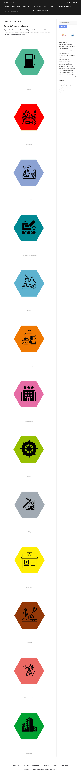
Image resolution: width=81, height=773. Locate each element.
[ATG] (63, 35)
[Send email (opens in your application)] (76, 2)
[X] (61, 86)
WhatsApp (16, 765)
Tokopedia (64, 765)
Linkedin (55, 765)
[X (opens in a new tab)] (67, 2)
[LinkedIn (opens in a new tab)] (74, 2)
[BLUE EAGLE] (72, 35)
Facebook (35, 765)
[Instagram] (71, 86)
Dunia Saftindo (51, 769)
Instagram (45, 765)
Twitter (26, 765)
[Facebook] (66, 86)
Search (60, 19)
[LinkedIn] (61, 90)
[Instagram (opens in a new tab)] (72, 2)
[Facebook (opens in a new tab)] (69, 2)
